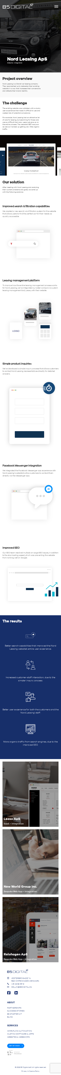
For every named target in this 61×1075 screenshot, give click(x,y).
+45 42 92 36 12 (17, 984)
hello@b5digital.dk (21, 987)
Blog (10, 1017)
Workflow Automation (19, 1031)
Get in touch (14, 1045)
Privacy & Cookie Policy (30, 1071)
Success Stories (15, 1011)
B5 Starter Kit (14, 1014)
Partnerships (14, 1008)
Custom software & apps (20, 1034)
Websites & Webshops (18, 1037)
